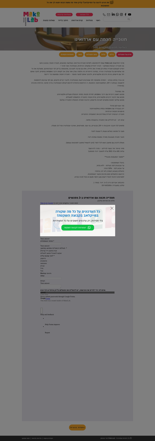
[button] (112, 208)
